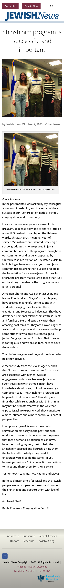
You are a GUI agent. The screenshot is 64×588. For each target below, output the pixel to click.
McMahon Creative (24, 571)
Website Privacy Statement (32, 566)
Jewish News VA (15, 124)
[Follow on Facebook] (5, 556)
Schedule (28, 541)
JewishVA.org (46, 541)
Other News (52, 124)
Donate (14, 541)
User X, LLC (44, 571)
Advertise (13, 536)
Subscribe (10, 6)
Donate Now (31, 6)
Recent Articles (48, 536)
